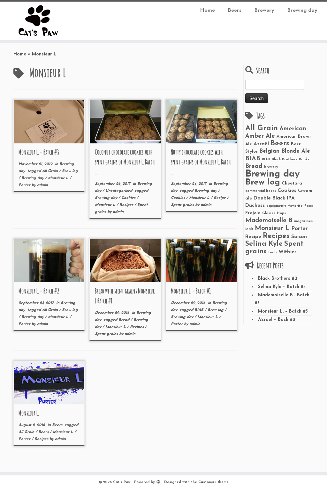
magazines (303, 221)
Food (308, 206)
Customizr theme (213, 482)
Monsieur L (59, 178)
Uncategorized (119, 191)
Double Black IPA (274, 198)
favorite (295, 206)
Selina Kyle (264, 244)
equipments (276, 206)
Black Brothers (284, 159)
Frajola (253, 213)
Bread (124, 320)
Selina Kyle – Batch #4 (282, 287)
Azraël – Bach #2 (276, 319)
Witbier (287, 252)
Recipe (220, 198)
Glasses (268, 213)
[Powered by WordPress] (158, 481)
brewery (271, 167)
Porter (25, 185)
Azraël (261, 144)
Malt (249, 229)
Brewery (264, 10)
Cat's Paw (122, 482)
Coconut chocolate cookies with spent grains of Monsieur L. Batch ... (125, 162)
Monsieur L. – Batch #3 (39, 152)
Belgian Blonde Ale (284, 151)
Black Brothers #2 (277, 278)
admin (42, 185)
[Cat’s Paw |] (38, 21)
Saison (299, 236)
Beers (234, 10)
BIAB (199, 310)
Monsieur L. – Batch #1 (191, 291)
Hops (281, 213)
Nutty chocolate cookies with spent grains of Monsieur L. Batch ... (201, 162)
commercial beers (260, 191)
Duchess (255, 205)
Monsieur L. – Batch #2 (39, 291)
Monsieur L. (29, 413)
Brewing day (302, 10)
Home (207, 10)
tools (272, 252)
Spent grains (183, 205)
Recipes (126, 205)
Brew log (70, 171)
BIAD (266, 159)
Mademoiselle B (269, 220)
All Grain (50, 171)
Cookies (129, 198)
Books (304, 159)
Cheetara (292, 183)
